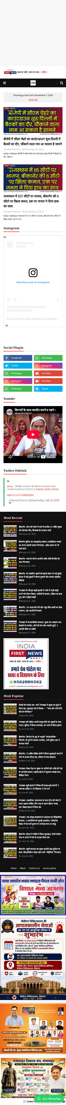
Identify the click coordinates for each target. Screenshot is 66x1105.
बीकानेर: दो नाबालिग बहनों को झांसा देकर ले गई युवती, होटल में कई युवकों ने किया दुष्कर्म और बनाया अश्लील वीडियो (40, 577)
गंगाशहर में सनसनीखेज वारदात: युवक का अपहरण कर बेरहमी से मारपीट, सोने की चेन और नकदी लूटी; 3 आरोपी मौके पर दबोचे (40, 626)
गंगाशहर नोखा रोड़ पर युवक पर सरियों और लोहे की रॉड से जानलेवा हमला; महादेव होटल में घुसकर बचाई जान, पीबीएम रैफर (40, 772)
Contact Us (34, 868)
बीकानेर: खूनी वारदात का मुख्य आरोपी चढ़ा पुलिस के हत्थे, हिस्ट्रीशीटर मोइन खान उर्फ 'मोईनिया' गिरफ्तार (40, 850)
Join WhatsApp (51, 1098)
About (23, 868)
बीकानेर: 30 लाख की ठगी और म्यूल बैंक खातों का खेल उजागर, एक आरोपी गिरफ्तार (40, 609)
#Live (10, 486)
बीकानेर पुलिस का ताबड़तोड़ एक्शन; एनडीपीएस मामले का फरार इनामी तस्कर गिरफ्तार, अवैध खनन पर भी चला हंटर (40, 545)
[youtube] (48, 373)
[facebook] (18, 358)
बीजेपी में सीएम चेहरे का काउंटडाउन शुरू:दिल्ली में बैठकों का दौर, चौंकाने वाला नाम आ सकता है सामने (33, 141)
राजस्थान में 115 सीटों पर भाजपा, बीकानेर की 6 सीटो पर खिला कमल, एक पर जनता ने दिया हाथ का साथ (31, 201)
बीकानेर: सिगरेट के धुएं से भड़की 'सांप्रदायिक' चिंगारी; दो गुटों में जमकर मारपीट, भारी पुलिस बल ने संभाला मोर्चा (39, 740)
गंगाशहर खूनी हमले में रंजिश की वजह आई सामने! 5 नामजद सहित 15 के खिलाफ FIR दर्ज (39, 787)
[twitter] (18, 366)
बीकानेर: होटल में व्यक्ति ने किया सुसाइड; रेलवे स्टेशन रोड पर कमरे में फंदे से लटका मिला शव (40, 836)
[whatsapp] (48, 358)
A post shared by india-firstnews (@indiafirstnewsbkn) (36, 318)
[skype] (48, 389)
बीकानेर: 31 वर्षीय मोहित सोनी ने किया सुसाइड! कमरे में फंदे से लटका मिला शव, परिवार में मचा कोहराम (40, 755)
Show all (33, 99)
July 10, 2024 (52, 500)
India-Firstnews (13, 149)
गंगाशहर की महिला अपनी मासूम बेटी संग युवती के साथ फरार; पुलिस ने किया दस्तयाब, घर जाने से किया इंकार (40, 723)
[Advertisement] (33, 33)
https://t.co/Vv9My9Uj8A (20, 495)
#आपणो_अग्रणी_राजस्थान (47, 489)
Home (14, 868)
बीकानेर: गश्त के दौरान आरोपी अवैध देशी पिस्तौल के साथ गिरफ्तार (39, 560)
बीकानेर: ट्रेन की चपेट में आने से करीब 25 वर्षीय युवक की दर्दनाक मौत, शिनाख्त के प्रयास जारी (40, 528)
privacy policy (49, 868)
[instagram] (48, 366)
